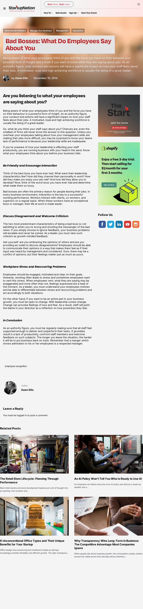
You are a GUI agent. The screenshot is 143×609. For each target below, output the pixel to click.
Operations (78, 30)
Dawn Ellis (27, 389)
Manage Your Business (41, 30)
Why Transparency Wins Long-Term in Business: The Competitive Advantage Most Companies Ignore (106, 544)
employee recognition (16, 366)
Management (62, 30)
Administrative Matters (15, 30)
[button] (4, 8)
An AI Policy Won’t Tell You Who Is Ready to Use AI (108, 478)
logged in (22, 415)
